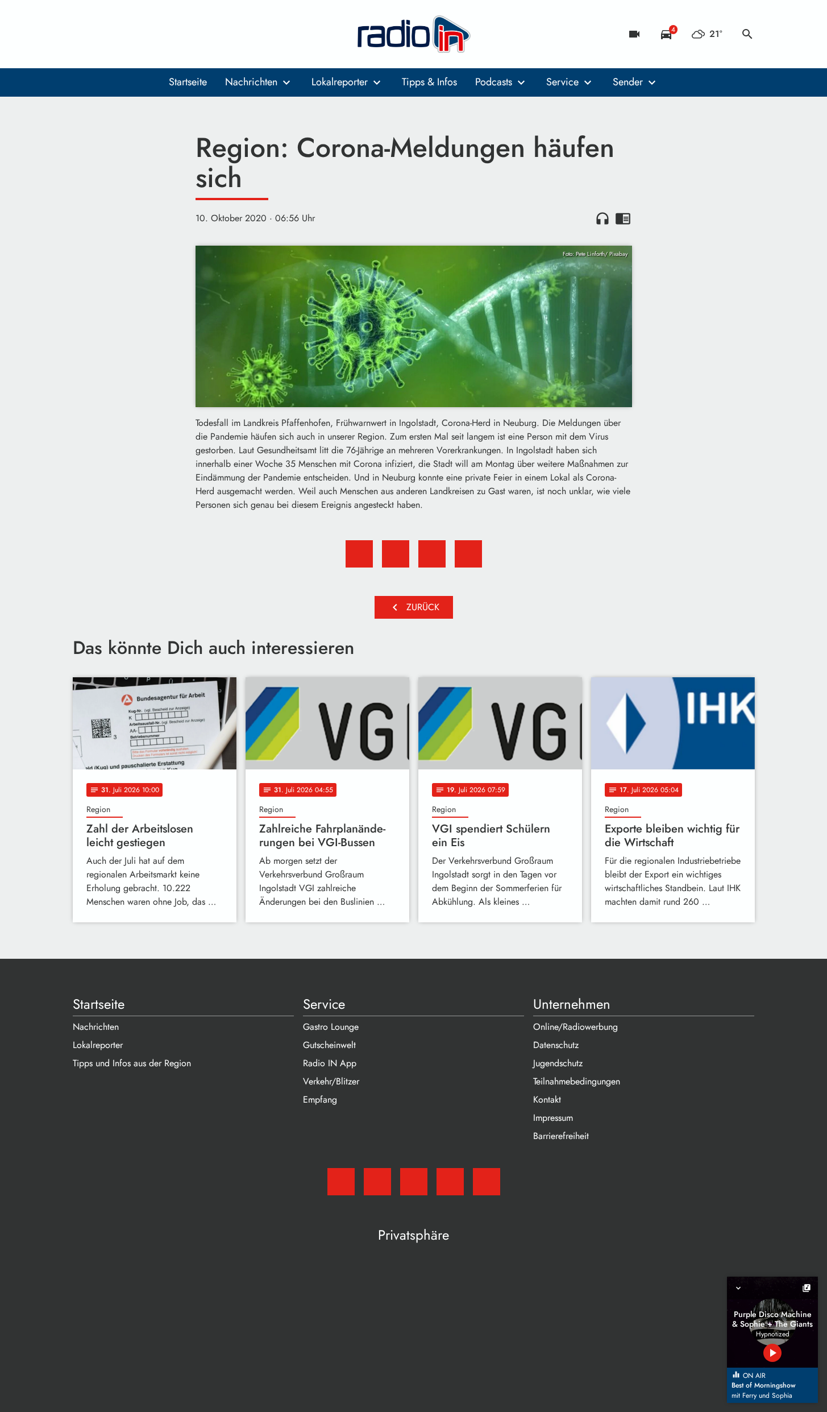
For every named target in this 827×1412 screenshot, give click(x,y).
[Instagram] (129, 34)
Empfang (320, 1099)
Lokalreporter (339, 81)
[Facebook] (106, 34)
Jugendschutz (558, 1063)
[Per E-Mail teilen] (468, 554)
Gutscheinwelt (329, 1044)
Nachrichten (251, 81)
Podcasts (493, 81)
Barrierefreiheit (561, 1135)
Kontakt (547, 1099)
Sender (628, 81)
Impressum (553, 1117)
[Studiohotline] (175, 34)
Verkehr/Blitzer (331, 1081)
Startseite (188, 81)
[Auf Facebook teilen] (359, 554)
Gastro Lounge (331, 1026)
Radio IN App (329, 1063)
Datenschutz (556, 1044)
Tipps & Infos (429, 81)
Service (562, 81)
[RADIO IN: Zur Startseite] (414, 34)
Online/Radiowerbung (575, 1026)
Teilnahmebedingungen (576, 1081)
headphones (602, 218)
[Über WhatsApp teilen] (432, 554)
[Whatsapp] (152, 34)
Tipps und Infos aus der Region (132, 1063)
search (747, 34)
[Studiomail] (84, 34)
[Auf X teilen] (395, 554)
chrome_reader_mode (623, 218)
